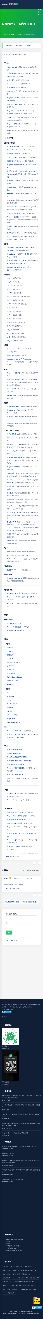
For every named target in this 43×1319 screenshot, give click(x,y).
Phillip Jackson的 (12, 737)
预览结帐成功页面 (13, 444)
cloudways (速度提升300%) (14, 1239)
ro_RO (9, 322)
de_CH (9, 285)
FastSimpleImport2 (13, 359)
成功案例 (15, 1289)
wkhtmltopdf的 (26, 416)
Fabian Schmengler (13, 662)
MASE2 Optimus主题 (14, 623)
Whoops (10, 153)
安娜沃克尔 (11, 647)
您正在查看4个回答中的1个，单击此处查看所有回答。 (21, 902)
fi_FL (9, 326)
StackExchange (12, 800)
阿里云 (8, 1241)
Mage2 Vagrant (12, 187)
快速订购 (10, 130)
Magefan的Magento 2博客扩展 (17, 379)
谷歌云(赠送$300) (11, 1248)
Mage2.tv (10, 778)
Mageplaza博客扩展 (13, 373)
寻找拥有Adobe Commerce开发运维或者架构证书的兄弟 (19, 1146)
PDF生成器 (11, 486)
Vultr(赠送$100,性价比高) (14, 1250)
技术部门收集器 (12, 171)
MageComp (11, 719)
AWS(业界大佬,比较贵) (13, 1246)
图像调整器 (11, 473)
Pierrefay (10, 684)
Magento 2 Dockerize (14, 180)
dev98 (9, 700)
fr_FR (9, 289)
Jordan (34, 734)
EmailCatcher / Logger (14, 512)
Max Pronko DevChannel (15, 764)
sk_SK (9, 333)
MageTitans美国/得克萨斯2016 (17, 757)
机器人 (23, 254)
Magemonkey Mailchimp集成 (16, 410)
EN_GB (9, 340)
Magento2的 (29, 165)
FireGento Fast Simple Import (17, 457)
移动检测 (10, 493)
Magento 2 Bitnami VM (14, 104)
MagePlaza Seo (12, 406)
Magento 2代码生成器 (14, 91)
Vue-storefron (11, 630)
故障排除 (7, 1278)
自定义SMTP (11, 522)
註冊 (7, 940)
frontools (10, 193)
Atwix (9, 693)
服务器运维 (34, 1278)
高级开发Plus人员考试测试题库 (23, 1281)
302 (9, 54)
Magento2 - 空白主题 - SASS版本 (18, 627)
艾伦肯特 (10, 651)
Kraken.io (10, 603)
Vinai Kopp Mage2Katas (15, 774)
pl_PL (9, 315)
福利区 (12, 34)
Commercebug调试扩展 (15, 593)
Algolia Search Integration (15, 349)
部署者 (29, 254)
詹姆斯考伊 (11, 666)
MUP (8, 236)
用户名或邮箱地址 (11, 914)
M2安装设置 (29, 1266)
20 (10, 878)
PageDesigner (12, 395)
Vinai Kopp (22, 534)
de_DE (9, 282)
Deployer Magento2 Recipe (16, 267)
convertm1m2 (11, 117)
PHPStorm (18, 597)
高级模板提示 (11, 161)
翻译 (14, 1285)
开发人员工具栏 (12, 157)
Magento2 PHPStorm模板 (15, 165)
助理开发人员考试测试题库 (21, 1274)
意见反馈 (31, 1285)
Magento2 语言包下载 (20, 1278)
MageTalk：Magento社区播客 (17, 734)
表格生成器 (11, 80)
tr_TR (9, 318)
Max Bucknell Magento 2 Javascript (19, 760)
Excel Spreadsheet (13, 480)
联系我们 (5, 1016)
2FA (8, 555)
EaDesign (33, 493)
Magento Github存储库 (14, 823)
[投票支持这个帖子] (34, 863)
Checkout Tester (12, 438)
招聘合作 (7, 1274)
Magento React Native (14, 578)
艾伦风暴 (10, 655)
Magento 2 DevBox (13, 846)
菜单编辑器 (11, 499)
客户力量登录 (11, 434)
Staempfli (33, 476)
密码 (7, 923)
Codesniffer (11, 150)
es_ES (9, 300)
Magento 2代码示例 (13, 840)
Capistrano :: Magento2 (15, 247)
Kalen (30, 734)
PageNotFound (12, 506)
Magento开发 (27, 833)
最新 (33, 870)
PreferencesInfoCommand (16, 207)
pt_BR (9, 304)
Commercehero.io (13, 793)
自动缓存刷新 (11, 233)
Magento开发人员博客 (14, 833)
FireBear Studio (12, 704)
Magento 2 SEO (12, 423)
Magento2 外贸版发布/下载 (29, 1289)
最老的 (38, 870)
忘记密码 (14, 940)
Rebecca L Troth (12, 681)
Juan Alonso (27, 260)
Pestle (9, 84)
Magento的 (21, 819)
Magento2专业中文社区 (18, 1314)
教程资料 (7, 1270)
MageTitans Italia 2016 (14, 749)
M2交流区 (7, 1266)
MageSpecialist (27, 111)
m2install (10, 213)
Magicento (10, 597)
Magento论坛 (11, 819)
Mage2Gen (11, 87)
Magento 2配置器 (13, 217)
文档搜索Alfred (12, 73)
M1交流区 (7, 1281)
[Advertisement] (21, 971)
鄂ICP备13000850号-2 (33, 1314)
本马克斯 (10, 658)
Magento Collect (12, 226)
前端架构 (6, 1289)
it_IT (8, 307)
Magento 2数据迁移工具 (15, 124)
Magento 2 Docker (13, 98)
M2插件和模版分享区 (28, 1270)
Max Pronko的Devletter (15, 731)
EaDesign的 (20, 486)
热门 (24, 870)
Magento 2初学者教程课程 (16, 768)
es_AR (9, 296)
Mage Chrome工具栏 (14, 111)
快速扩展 (10, 570)
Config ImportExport (13, 146)
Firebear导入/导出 (13, 451)
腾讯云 (8, 1243)
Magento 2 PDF (12, 416)
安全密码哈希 (11, 551)
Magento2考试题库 (9, 1293)
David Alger (29, 247)
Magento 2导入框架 (13, 467)
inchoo (9, 711)
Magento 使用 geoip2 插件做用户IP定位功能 (15, 1133)
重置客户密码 (11, 534)
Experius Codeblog (13, 722)
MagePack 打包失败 (8, 1153)
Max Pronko (11, 673)
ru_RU (9, 278)
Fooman (10, 707)
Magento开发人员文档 (14, 816)
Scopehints (11, 200)
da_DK (9, 293)
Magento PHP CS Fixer (15, 827)
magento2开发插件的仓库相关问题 (12, 1179)
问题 (6, 34)
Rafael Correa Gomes (14, 677)
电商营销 (22, 1285)
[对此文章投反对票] (39, 863)
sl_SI (8, 337)
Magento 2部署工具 (13, 260)
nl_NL (9, 311)
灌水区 (6, 1285)
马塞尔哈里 (11, 670)
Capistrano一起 (12, 250)
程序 (31, 113)
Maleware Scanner (13, 559)
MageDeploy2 (11, 254)
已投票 (29, 870)
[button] (8, 12)
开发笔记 (18, 1266)
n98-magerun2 (12, 67)
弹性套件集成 (11, 355)
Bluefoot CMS (11, 389)
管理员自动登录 (12, 540)
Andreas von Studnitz (26, 200)
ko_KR (9, 330)
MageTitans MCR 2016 (14, 753)
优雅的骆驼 (11, 696)
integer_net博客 (12, 715)
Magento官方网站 (13, 812)
